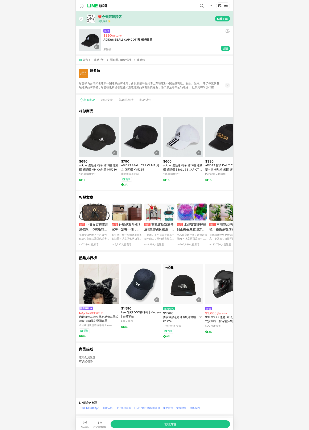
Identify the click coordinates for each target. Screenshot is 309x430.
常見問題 (181, 408)
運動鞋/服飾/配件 (120, 59)
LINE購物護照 (123, 408)
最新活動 (107, 408)
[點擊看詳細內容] (99, 137)
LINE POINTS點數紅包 (147, 408)
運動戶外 (99, 59)
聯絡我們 (195, 408)
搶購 (225, 48)
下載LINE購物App (89, 408)
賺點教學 (168, 408)
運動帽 (141, 59)
